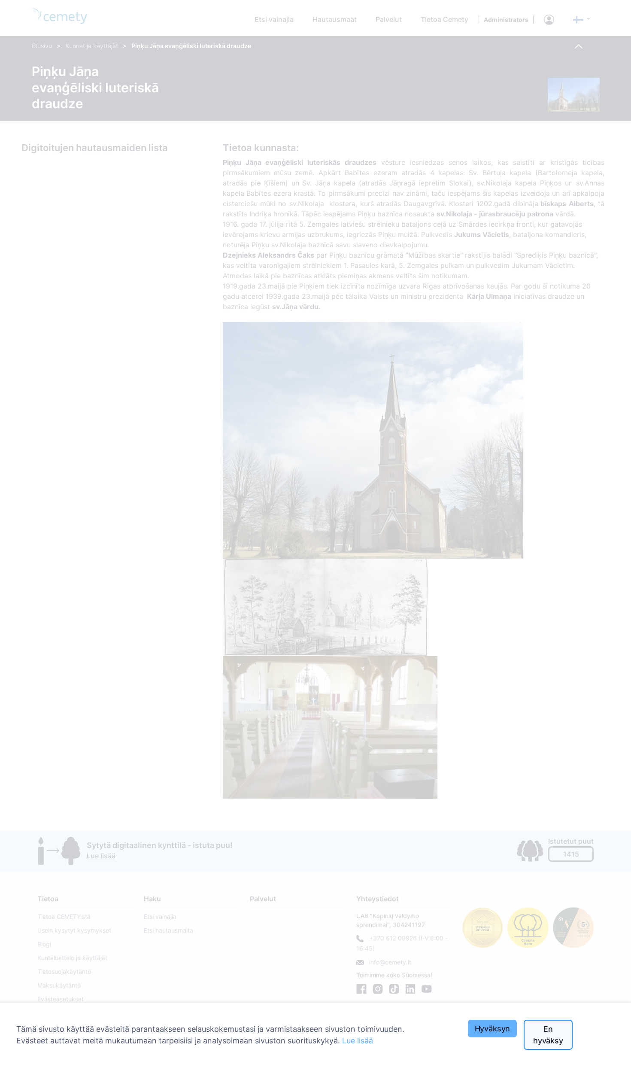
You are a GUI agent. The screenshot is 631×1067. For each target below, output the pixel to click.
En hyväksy (548, 1034)
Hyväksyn (492, 1028)
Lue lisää (357, 1040)
